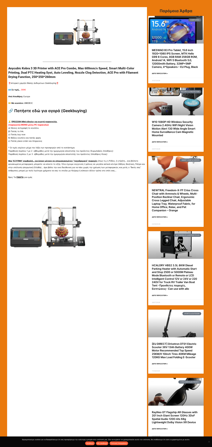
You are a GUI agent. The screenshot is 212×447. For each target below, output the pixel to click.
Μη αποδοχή (102, 443)
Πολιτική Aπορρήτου (119, 443)
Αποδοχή (89, 443)
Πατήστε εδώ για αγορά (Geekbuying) (50, 110)
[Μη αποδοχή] (209, 441)
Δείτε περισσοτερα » (160, 73)
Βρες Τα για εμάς (20, 177)
